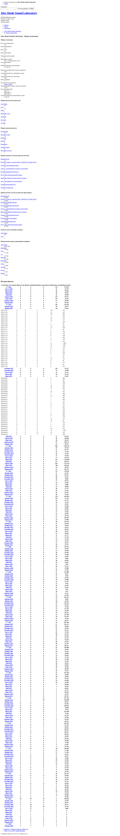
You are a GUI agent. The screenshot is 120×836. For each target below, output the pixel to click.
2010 (9, 799)
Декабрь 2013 (9, 725)
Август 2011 (9, 783)
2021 (9, 521)
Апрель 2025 (9, 438)
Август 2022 (9, 506)
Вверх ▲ (25, 829)
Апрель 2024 (9, 463)
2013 (9, 723)
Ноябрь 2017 (9, 626)
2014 (9, 698)
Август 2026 (9, 289)
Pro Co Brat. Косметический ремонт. (11, 175)
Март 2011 (8, 793)
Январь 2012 (9, 771)
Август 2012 (9, 758)
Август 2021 (9, 531)
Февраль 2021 (8, 543)
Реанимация (4, 131)
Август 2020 (9, 556)
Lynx (2, 107)
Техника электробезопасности (10, 165)
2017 (9, 622)
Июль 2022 (8, 508)
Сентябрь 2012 (8, 756)
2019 (9, 572)
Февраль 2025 (8, 442)
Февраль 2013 (8, 744)
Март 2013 (8, 742)
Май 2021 (9, 537)
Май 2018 (9, 612)
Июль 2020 (8, 558)
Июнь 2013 (8, 736)
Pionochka (4, 260)
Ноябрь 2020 (9, 550)
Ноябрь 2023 (9, 475)
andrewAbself (8, 84)
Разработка (4, 144)
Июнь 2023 (8, 484)
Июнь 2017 (8, 636)
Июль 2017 (8, 634)
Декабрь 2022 (9, 498)
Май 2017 (9, 638)
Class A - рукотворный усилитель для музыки (14, 168)
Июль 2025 (8, 374)
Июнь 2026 (8, 293)
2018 (9, 597)
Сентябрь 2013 (8, 731)
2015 (9, 673)
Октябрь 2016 (8, 653)
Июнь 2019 (8, 585)
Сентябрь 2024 (8, 453)
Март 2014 (8, 717)
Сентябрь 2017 (8, 630)
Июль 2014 (8, 709)
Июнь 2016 (8, 661)
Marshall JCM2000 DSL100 (9, 202)
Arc (2, 254)
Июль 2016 (8, 659)
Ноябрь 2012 (9, 752)
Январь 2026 (9, 302)
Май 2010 (9, 814)
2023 (9, 471)
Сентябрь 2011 (8, 781)
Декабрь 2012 (9, 750)
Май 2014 (9, 713)
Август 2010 (9, 808)
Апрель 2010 (9, 816)
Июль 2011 (8, 785)
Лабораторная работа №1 (8, 184)
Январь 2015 (9, 696)
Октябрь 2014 (8, 704)
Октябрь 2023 (8, 477)
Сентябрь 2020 (8, 554)
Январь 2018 (9, 620)
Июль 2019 (8, 583)
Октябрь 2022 (8, 502)
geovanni (3, 120)
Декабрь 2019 (9, 574)
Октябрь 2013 (8, 729)
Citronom (3, 116)
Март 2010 (8, 818)
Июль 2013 (8, 735)
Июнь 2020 (8, 560)
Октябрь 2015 (8, 678)
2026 (9, 287)
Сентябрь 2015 (8, 680)
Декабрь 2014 (9, 700)
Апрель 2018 (9, 614)
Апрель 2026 (9, 296)
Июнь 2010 (8, 812)
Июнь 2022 (8, 510)
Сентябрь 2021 (8, 529)
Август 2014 (9, 707)
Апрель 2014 (9, 715)
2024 (9, 446)
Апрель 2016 (9, 665)
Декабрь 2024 (9, 448)
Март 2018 (8, 616)
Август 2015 (9, 682)
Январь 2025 (9, 444)
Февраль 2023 (8, 492)
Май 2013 (9, 738)
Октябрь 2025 (8, 368)
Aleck (2, 110)
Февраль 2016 (8, 669)
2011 (9, 773)
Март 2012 (8, 768)
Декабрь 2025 (9, 306)
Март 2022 (8, 516)
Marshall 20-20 (5, 159)
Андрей (3, 123)
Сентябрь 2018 (8, 605)
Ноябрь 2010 (9, 802)
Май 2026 (9, 295)
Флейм (3, 141)
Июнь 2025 (8, 376)
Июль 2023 (8, 483)
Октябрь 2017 (8, 628)
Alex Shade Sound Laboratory (19, 13)
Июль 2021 (8, 533)
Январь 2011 (9, 797)
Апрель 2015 (9, 690)
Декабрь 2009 (9, 826)
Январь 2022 (9, 519)
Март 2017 (8, 642)
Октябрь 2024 (8, 452)
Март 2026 (8, 298)
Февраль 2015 (8, 694)
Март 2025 (8, 440)
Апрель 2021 (9, 539)
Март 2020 (8, 566)
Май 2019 (9, 587)
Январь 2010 (9, 822)
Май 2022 (9, 512)
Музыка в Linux (5, 134)
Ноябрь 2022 (9, 500)
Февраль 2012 (8, 769)
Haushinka (4, 248)
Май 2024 (9, 461)
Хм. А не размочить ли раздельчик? (11, 181)
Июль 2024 (8, 457)
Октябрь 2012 (8, 754)
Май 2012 (9, 764)
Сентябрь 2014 (8, 705)
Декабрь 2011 (9, 775)
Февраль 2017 (8, 643)
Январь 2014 (9, 721)
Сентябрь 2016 (8, 655)
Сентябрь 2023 (8, 479)
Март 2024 (8, 465)
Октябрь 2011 (8, 779)
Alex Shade (4, 104)
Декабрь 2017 (9, 624)
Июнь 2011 (8, 787)
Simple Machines (20, 831)
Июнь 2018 (8, 610)
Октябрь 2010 (8, 804)
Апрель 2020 (9, 564)
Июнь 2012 (8, 762)
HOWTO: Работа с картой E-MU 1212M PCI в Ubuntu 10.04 (18, 162)
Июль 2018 (8, 609)
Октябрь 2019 (8, 578)
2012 (9, 748)
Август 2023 (9, 481)
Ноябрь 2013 (9, 727)
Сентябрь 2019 (8, 579)
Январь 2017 (9, 645)
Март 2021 (8, 541)
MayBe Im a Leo (5, 113)
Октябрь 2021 (8, 527)
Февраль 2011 (8, 795)
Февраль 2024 (8, 467)
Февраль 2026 (8, 300)
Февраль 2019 (8, 593)
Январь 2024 (9, 469)
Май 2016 (9, 663)
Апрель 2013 (9, 740)
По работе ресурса (6, 150)
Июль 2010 (8, 810)
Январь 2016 (9, 671)
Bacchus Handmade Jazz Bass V (10, 172)
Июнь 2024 (8, 459)
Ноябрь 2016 (9, 651)
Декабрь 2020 (9, 548)
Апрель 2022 (9, 514)
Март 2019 (8, 591)
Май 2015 (9, 688)
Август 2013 (9, 733)
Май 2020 (9, 562)
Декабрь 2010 (9, 800)
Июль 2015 (8, 684)
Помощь (6, 829)
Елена (2, 270)
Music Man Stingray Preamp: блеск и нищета (14, 178)
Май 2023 (9, 486)
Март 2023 (8, 490)
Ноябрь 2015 (9, 676)
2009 (9, 824)
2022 (9, 496)
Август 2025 (9, 372)
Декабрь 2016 (9, 649)
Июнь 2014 (8, 711)
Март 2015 (8, 692)
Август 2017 (9, 632)
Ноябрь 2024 (9, 450)
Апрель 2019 (9, 589)
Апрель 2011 (9, 791)
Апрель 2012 (9, 766)
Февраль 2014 (8, 719)
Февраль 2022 (8, 517)
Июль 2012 (8, 760)
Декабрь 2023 (9, 473)
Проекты (3, 138)
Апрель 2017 (9, 640)
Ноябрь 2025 (9, 308)
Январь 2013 (9, 746)
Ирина (3, 273)
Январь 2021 (9, 545)
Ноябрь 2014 (9, 702)
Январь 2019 (9, 595)
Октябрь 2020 (8, 552)
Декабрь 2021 (9, 523)
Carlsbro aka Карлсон (7, 187)
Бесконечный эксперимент (9, 218)
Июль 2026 (8, 291)
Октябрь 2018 (8, 603)
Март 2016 (8, 667)
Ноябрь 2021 (9, 525)
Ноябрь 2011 (9, 777)
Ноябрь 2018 (9, 601)
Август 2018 (9, 607)
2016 (9, 647)
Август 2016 (9, 657)
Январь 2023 (9, 494)
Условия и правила (16, 829)
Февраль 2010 (8, 820)
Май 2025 (9, 436)
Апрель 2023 (9, 488)
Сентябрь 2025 (8, 370)
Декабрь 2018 (9, 599)
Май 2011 (9, 789)
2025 (9, 304)
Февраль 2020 (8, 568)
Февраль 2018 (8, 618)
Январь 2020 (9, 570)
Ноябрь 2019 (9, 576)
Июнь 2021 (8, 535)
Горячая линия (5, 147)
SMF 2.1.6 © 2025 (9, 831)
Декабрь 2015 (9, 674)
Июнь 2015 (8, 686)
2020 (9, 547)
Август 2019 (9, 581)
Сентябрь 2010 (8, 806)
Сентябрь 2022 (8, 504)
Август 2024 (9, 455)
